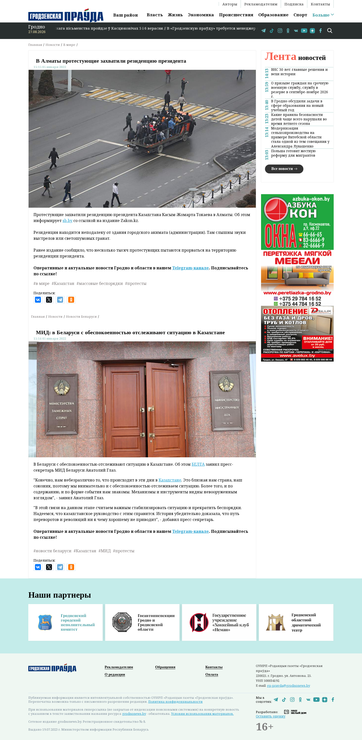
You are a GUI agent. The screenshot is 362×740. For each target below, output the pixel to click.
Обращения (165, 667)
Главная (35, 44)
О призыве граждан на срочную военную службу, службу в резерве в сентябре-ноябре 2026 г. (300, 90)
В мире (69, 44)
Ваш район (125, 15)
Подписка (294, 3)
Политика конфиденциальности (175, 701)
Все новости (282, 168)
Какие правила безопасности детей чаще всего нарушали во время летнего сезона (299, 119)
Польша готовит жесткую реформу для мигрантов (293, 153)
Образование (273, 15)
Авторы (229, 3)
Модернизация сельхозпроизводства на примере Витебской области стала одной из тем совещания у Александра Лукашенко (300, 137)
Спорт (300, 15)
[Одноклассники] (71, 299)
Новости (53, 44)
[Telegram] (60, 299)
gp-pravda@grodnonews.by (288, 685)
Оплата (211, 674)
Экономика (201, 15)
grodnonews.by (134, 713)
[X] (49, 299)
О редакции (115, 674)
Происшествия (236, 15)
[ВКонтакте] (37, 299)
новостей (295, 57)
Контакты (320, 3)
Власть (155, 15)
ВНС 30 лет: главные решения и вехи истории (299, 71)
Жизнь (175, 15)
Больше (321, 15)
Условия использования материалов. (202, 713)
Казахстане (170, 480)
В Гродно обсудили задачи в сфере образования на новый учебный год (297, 105)
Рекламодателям (260, 3)
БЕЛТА (198, 464)
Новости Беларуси (81, 316)
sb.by (67, 220)
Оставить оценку (270, 716)
